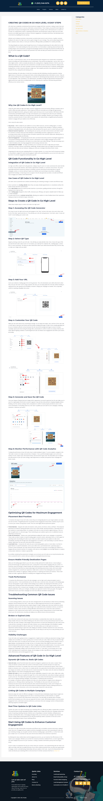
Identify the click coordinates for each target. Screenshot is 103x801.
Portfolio (34, 774)
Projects (44, 9)
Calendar (78, 21)
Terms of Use (83, 797)
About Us (34, 777)
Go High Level (79, 28)
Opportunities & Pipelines (82, 31)
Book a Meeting (36, 785)
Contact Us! (56, 750)
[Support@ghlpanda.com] (74, 779)
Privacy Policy (69, 797)
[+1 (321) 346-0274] (32, 3)
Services (51, 9)
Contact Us (63, 9)
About (57, 9)
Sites (77, 33)
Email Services (79, 26)
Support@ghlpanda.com (83, 779)
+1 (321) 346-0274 (41, 3)
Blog (33, 779)
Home (38, 9)
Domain (77, 23)
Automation (78, 19)
